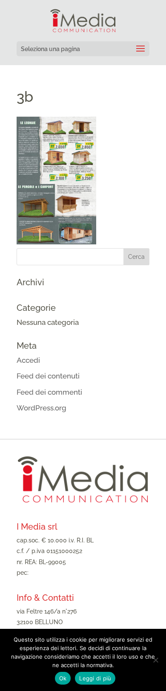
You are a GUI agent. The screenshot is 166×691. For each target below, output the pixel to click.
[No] (155, 660)
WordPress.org (41, 408)
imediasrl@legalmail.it (61, 572)
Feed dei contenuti (48, 376)
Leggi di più (95, 678)
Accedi (28, 360)
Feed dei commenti (49, 392)
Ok (63, 678)
